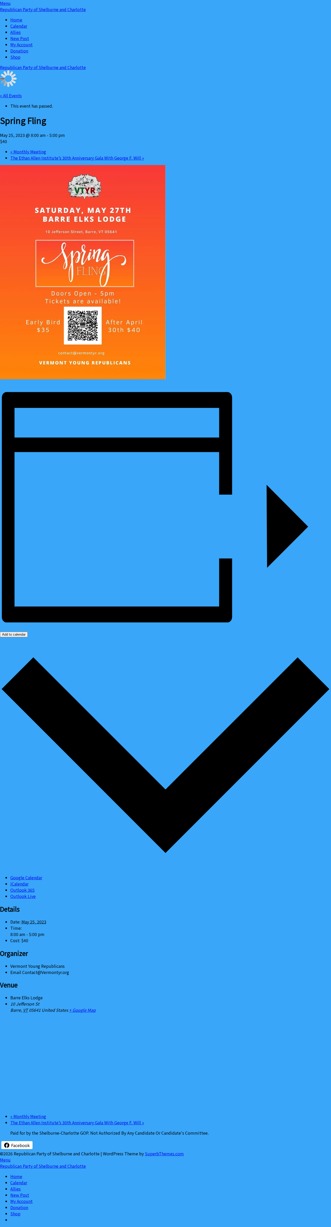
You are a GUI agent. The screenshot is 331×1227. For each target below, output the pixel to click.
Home (16, 20)
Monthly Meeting (28, 151)
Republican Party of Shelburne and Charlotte (43, 9)
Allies (15, 32)
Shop (15, 57)
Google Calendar (26, 877)
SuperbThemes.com (164, 1153)
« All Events (11, 95)
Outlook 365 (22, 890)
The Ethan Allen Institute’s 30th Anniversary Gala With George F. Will (77, 158)
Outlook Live (23, 896)
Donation (19, 51)
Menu (5, 3)
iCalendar (19, 884)
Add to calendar (14, 634)
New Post (19, 38)
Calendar (18, 26)
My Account (21, 44)
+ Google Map (82, 1010)
